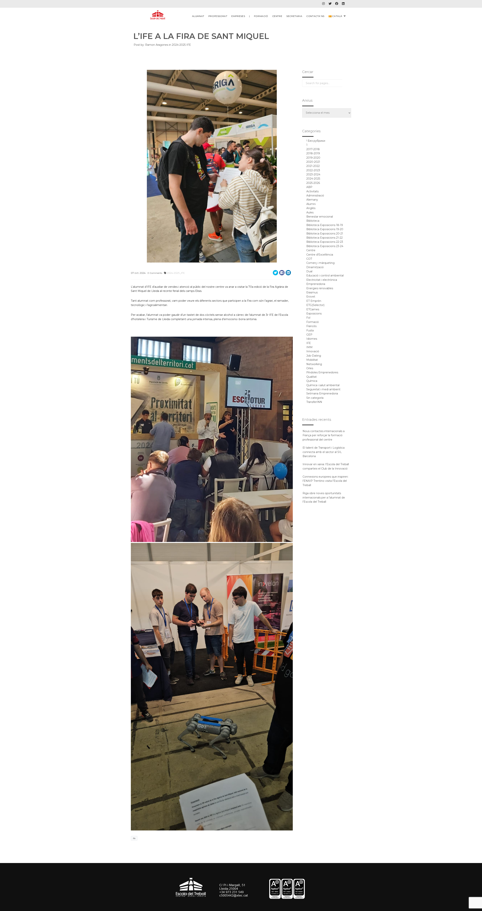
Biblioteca (312, 220)
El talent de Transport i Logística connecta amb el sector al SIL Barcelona (324, 452)
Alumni (311, 204)
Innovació (312, 351)
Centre (277, 16)
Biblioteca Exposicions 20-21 (324, 233)
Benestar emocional (319, 216)
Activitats (312, 191)
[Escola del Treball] (158, 15)
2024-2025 (179, 44)
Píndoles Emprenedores (322, 372)
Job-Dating (313, 355)
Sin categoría (314, 398)
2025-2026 (313, 183)
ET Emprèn (313, 301)
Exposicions (314, 313)
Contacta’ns (315, 16)
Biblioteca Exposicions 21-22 (324, 237)
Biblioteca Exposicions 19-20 (324, 229)
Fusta (310, 330)
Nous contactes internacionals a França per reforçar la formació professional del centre (324, 435)
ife (134, 838)
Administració (315, 195)
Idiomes (311, 338)
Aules (309, 212)
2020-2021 (313, 162)
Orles (309, 368)
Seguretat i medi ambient (323, 389)
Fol (308, 317)
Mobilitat (312, 360)
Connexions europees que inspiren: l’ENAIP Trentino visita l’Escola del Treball (325, 481)
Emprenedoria (315, 284)
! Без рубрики (315, 140)
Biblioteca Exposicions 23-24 (324, 246)
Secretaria (294, 16)
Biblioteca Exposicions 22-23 (324, 242)
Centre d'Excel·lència (319, 254)
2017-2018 (313, 149)
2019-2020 (313, 157)
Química (311, 381)
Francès (311, 326)
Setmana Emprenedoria (322, 393)
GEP (309, 334)
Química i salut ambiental (322, 385)
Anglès (310, 208)
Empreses (238, 16)
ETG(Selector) (315, 305)
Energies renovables (319, 288)
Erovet (310, 296)
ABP (309, 187)
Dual (309, 271)
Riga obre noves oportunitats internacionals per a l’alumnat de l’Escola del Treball (324, 497)
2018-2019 (313, 153)
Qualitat (311, 376)
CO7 (309, 258)
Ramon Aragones (156, 44)
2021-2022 (313, 166)
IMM (309, 347)
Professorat (217, 16)
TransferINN (314, 402)
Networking (314, 364)
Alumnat (198, 16)
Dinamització (315, 267)
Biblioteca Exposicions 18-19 (324, 225)
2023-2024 (313, 174)
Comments (154, 273)
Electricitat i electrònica (321, 280)
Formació (261, 16)
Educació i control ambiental (325, 275)
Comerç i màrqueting (320, 263)
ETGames (312, 309)
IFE (188, 44)
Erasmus (312, 292)
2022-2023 (313, 170)
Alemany (312, 199)
